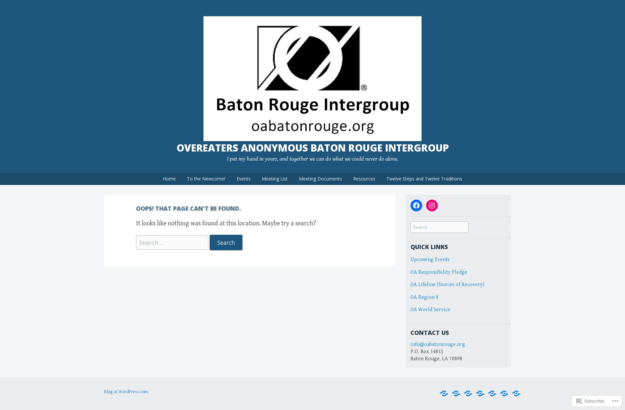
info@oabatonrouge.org (437, 344)
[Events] (468, 393)
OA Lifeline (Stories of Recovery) (447, 285)
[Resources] (504, 393)
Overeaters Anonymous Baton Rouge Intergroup (312, 147)
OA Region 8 (425, 297)
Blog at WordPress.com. (126, 391)
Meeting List (275, 179)
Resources (364, 179)
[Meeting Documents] (492, 393)
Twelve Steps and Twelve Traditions (424, 179)
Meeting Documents (320, 179)
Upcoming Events (430, 260)
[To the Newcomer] (456, 393)
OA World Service (430, 310)
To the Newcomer (206, 179)
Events (244, 179)
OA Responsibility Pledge (438, 272)
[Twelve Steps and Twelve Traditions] (516, 393)
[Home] (444, 393)
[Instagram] (432, 205)
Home (169, 179)
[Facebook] (416, 205)
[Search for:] (173, 243)
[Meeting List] (480, 393)
